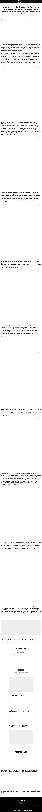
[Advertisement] (21, 627)
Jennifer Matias (24, 639)
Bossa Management (16, 639)
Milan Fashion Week (32, 639)
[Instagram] (22, 803)
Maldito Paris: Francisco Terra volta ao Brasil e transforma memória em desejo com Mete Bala (10, 771)
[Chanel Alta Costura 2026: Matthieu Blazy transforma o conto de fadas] (31, 761)
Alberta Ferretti (8, 639)
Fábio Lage (17, 16)
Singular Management (6, 642)
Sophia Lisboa (14, 642)
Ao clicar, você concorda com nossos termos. (21, 672)
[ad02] (21, 343)
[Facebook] (20, 803)
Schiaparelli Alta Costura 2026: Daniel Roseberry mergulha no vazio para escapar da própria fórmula (9, 792)
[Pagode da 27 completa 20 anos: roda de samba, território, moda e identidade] (27, 717)
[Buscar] (40, 1)
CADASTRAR (21, 670)
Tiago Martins (21, 642)
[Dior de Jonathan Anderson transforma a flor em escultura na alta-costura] (31, 782)
